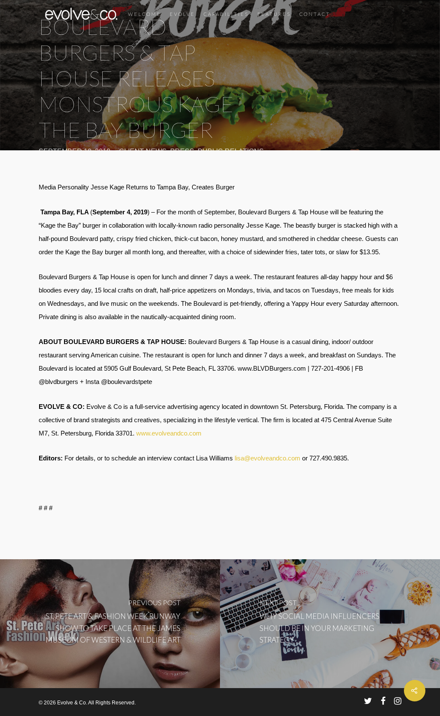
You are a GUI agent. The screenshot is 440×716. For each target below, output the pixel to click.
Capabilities (226, 14)
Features (274, 14)
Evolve (182, 14)
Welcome (144, 14)
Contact (314, 14)
